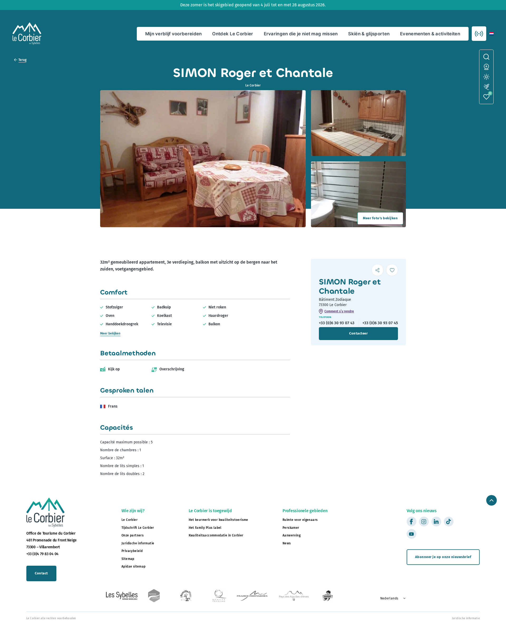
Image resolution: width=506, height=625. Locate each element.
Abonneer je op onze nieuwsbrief (443, 557)
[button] (491, 33)
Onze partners (132, 535)
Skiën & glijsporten (369, 33)
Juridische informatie (137, 543)
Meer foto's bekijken (380, 218)
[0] (486, 97)
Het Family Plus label (205, 528)
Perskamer (291, 528)
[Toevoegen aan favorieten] (392, 270)
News (287, 543)
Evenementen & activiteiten (430, 33)
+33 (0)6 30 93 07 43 (336, 323)
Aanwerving (291, 535)
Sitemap (127, 559)
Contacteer (358, 333)
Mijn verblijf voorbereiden (173, 33)
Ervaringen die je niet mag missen (301, 33)
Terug (22, 60)
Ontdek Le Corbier (232, 33)
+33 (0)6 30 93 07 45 (380, 323)
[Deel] (377, 270)
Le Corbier (129, 520)
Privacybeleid (132, 551)
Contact (41, 573)
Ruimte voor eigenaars (300, 520)
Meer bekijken (110, 333)
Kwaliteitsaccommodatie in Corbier (216, 535)
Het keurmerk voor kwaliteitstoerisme (218, 520)
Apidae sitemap (133, 566)
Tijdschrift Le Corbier (137, 528)
